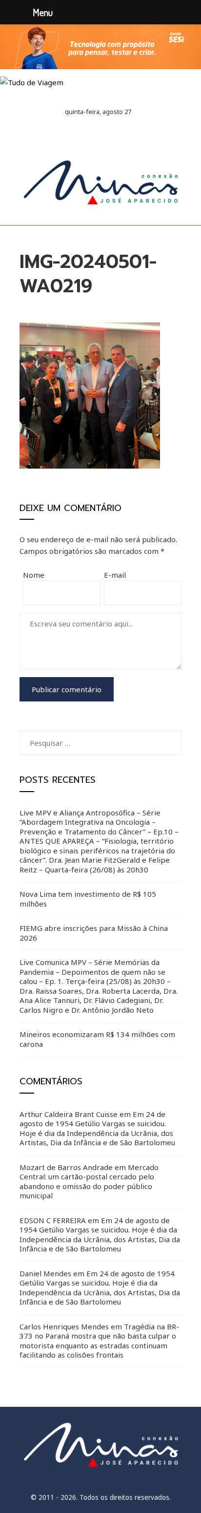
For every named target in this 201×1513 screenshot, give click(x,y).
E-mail (115, 575)
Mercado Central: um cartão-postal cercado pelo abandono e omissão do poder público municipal (89, 1181)
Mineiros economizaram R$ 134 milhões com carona (97, 1039)
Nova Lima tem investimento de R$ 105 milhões (88, 898)
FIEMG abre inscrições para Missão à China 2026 (94, 933)
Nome (33, 575)
